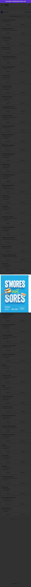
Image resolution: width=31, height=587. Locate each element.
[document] (15, 293)
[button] (29, 276)
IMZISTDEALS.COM (21, 1)
